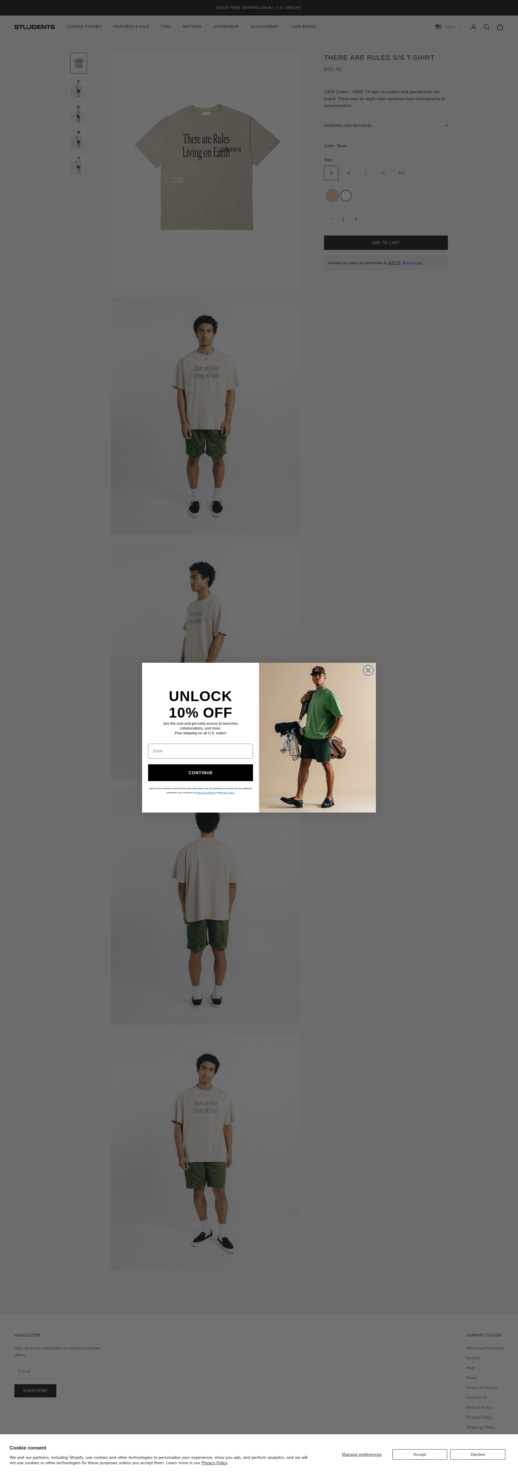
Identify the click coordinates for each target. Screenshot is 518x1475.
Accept (419, 1454)
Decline (478, 1454)
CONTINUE (201, 772)
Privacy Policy (214, 1462)
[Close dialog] (368, 670)
